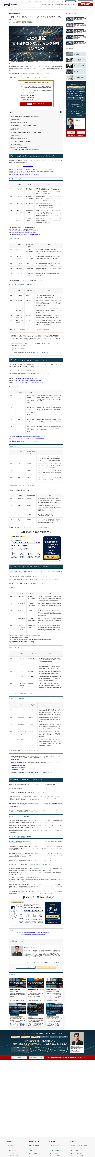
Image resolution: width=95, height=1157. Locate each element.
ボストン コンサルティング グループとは (79, 1148)
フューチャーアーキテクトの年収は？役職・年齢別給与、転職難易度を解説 (31, 377)
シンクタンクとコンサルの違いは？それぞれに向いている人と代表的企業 (30, 583)
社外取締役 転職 (32, 1148)
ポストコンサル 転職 (33, 1153)
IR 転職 (30, 1150)
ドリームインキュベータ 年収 (77, 1155)
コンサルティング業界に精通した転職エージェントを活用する (25, 149)
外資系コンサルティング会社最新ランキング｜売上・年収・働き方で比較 (30, 77)
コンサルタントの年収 (54, 1150)
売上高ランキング (15, 119)
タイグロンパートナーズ (16, 343)
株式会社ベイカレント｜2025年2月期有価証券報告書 (23, 227)
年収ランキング (14, 121)
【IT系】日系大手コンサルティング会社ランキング (23, 125)
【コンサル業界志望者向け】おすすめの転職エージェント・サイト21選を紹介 (31, 932)
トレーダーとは (11, 1153)
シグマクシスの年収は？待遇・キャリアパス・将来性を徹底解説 (28, 382)
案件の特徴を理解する (16, 144)
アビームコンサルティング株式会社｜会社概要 (22, 229)
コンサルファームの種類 (55, 1155)
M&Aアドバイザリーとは (13, 1155)
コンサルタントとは (54, 1145)
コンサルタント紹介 (20, 1)
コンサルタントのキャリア (55, 1153)
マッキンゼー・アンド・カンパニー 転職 (79, 1145)
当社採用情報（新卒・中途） (54, 1)
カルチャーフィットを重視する (18, 146)
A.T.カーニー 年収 (74, 1150)
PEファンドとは (11, 1145)
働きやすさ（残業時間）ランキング (19, 122)
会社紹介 (28, 1)
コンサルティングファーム (14, 13)
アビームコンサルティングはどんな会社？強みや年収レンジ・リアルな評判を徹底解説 (33, 169)
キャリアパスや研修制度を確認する (19, 147)
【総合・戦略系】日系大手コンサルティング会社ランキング (25, 116)
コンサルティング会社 (28, 166)
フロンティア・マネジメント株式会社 (22, 173)
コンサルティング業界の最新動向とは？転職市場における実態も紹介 (29, 934)
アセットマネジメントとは (13, 1148)
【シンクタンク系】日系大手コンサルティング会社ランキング (25, 132)
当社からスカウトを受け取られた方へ (40, 1)
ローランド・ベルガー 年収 (76, 1153)
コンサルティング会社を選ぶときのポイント (21, 141)
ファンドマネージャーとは (13, 1150)
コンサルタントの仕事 (54, 1148)
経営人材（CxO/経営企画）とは (35, 1145)
